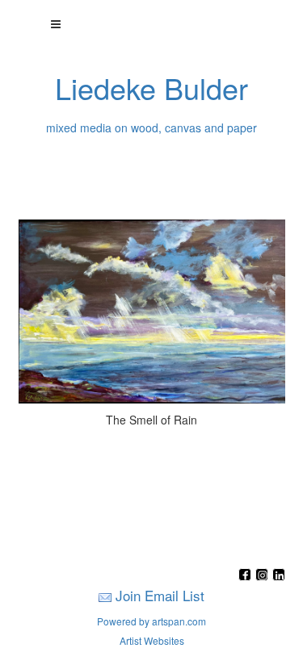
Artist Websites (152, 640)
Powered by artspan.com (151, 621)
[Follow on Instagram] (263, 576)
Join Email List (160, 595)
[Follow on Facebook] (246, 576)
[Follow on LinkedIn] (278, 576)
